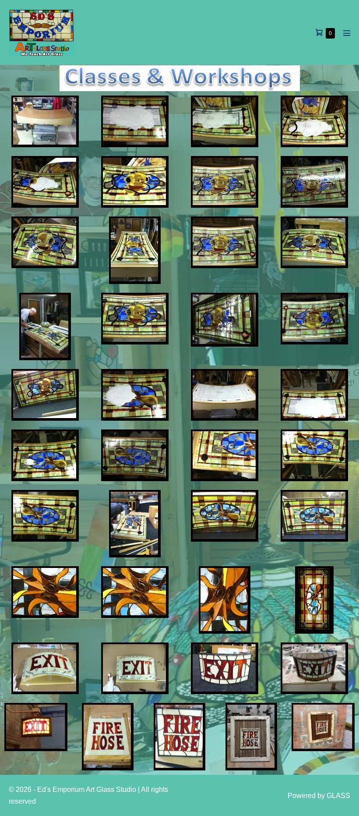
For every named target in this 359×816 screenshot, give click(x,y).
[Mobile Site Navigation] (346, 32)
